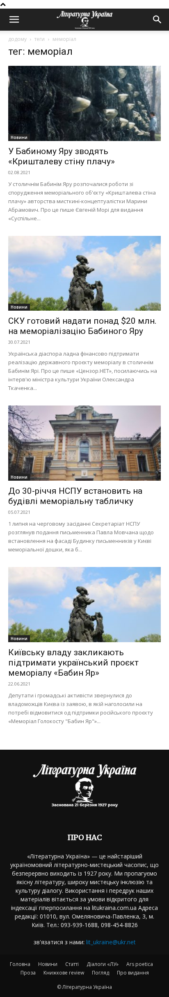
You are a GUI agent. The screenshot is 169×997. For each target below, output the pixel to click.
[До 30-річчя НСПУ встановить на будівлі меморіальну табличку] (84, 443)
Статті (72, 964)
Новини (19, 137)
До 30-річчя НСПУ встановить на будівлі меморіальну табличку (75, 496)
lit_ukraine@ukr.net (111, 942)
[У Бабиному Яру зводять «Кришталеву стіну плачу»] (84, 103)
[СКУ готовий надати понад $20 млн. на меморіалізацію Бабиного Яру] (84, 273)
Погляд (100, 972)
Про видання (133, 972)
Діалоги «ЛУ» (103, 964)
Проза (28, 972)
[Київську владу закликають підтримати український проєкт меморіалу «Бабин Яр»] (84, 604)
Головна (20, 964)
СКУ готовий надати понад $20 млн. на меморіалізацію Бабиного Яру (82, 326)
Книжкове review (63, 972)
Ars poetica (139, 964)
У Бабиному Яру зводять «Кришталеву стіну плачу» (61, 156)
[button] (14, 20)
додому (17, 39)
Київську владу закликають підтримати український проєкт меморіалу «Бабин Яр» (73, 662)
